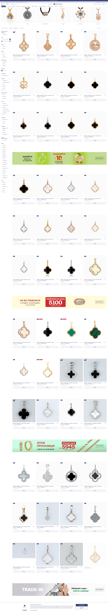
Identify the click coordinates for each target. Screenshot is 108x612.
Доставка (16, 2)
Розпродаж (61, 6)
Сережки (13, 6)
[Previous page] (2, 13)
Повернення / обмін (8, 2)
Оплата (13, 2)
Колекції (55, 6)
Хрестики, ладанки (42, 6)
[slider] (1, 41)
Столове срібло (50, 6)
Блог (24, 2)
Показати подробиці (33, 610)
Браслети (28, 6)
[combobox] (102, 28)
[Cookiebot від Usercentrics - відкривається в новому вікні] (24, 610)
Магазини (20, 2)
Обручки (8, 6)
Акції (26, 2)
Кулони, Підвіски (34, 6)
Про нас (2, 2)
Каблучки (18, 6)
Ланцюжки (23, 6)
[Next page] (106, 13)
